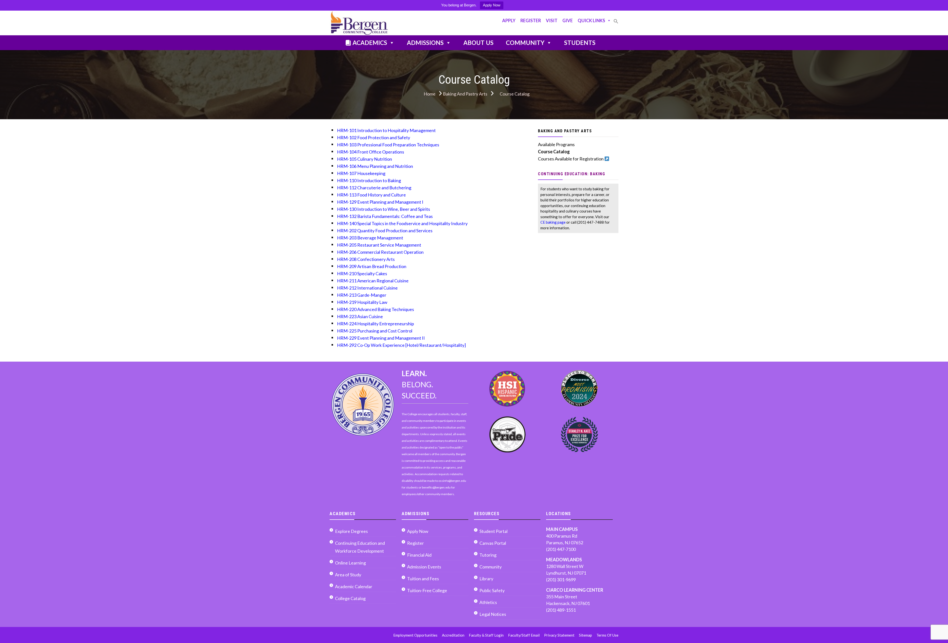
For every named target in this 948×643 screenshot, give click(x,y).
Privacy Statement (559, 635)
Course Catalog (554, 151)
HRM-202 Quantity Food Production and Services (385, 230)
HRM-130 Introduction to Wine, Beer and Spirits (383, 209)
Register (530, 20)
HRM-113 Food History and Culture (371, 194)
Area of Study (348, 574)
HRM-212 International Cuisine (367, 288)
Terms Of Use (607, 635)
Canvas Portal (492, 543)
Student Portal (493, 531)
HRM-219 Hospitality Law (362, 302)
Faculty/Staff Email (524, 635)
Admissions (425, 42)
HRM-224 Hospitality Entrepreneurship (375, 323)
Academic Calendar (353, 586)
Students (579, 42)
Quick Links (591, 20)
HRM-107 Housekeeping (361, 173)
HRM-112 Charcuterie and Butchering (374, 187)
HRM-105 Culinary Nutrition (364, 159)
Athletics (488, 602)
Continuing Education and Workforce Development (360, 547)
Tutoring (487, 555)
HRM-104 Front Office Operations (370, 152)
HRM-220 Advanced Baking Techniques (375, 309)
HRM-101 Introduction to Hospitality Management (386, 130)
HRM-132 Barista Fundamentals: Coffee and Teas (385, 216)
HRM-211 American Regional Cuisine (373, 280)
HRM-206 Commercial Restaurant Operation (380, 252)
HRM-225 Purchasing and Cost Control (374, 330)
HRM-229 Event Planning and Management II (381, 338)
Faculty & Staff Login (486, 635)
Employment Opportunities (415, 635)
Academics (370, 42)
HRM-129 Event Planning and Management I (380, 202)
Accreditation (453, 635)
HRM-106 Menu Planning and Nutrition (375, 166)
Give (567, 20)
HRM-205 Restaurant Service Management (379, 245)
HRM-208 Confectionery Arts (366, 259)
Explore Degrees (351, 531)
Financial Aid (419, 555)
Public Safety (492, 590)
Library (486, 578)
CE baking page (553, 222)
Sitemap (585, 635)
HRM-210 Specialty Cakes (362, 273)
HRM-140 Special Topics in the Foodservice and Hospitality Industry (402, 223)
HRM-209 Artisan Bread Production (371, 266)
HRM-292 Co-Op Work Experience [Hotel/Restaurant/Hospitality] (401, 345)
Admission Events (424, 566)
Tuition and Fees (423, 578)
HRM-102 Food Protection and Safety (373, 137)
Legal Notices (492, 614)
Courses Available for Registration (571, 158)
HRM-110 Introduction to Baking (369, 180)
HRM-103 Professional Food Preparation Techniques (388, 144)
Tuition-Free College (427, 590)
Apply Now (491, 5)
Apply (508, 20)
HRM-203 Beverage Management (370, 237)
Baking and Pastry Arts (565, 131)
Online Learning (350, 562)
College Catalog (350, 598)
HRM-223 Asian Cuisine (360, 316)
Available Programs (556, 144)
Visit (551, 20)
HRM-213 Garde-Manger (361, 295)
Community (525, 42)
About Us (478, 42)
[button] (615, 23)
